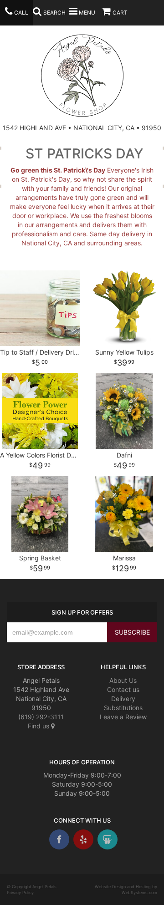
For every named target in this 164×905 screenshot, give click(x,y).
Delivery (123, 698)
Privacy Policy (20, 892)
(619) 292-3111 (41, 717)
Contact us (123, 689)
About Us (123, 680)
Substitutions (123, 708)
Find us (39, 726)
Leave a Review (123, 717)
